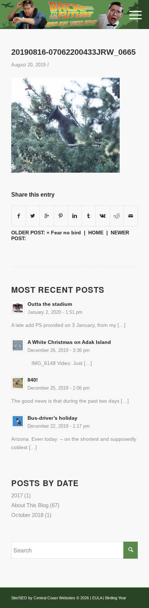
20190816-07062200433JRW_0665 (73, 52)
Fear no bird (66, 232)
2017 (17, 495)
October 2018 (27, 515)
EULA (97, 598)
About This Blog (29, 505)
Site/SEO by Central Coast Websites (43, 598)
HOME (95, 232)
